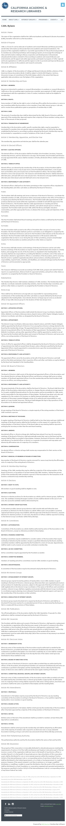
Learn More (58, 804)
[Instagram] (13, 804)
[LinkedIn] (9, 804)
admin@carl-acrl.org (48, 806)
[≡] (62, 20)
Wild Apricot (45, 824)
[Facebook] (5, 804)
